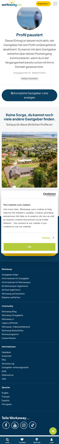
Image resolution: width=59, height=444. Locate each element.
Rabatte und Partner (11, 297)
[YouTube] (14, 425)
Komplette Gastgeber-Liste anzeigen (30, 95)
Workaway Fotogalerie (12, 315)
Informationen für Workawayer (16, 282)
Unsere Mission (9, 338)
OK (29, 247)
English (5, 392)
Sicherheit (6, 356)
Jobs (4, 378)
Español (5, 400)
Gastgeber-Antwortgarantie (15, 367)
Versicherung (8, 363)
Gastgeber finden (10, 274)
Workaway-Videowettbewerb (16, 326)
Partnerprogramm (10, 334)
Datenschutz (7, 375)
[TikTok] (32, 425)
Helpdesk (6, 352)
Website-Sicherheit (29, 78)
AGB (4, 371)
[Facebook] (6, 425)
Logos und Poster (10, 322)
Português (7, 404)
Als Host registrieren (11, 289)
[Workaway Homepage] (12, 3)
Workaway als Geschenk (13, 293)
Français (6, 396)
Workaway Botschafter (12, 330)
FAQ (4, 359)
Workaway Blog (9, 311)
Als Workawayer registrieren (15, 286)
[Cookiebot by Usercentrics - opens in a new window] (43, 195)
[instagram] (23, 425)
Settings (46, 238)
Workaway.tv (8, 319)
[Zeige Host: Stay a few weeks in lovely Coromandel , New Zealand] (29, 160)
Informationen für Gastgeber (15, 278)
